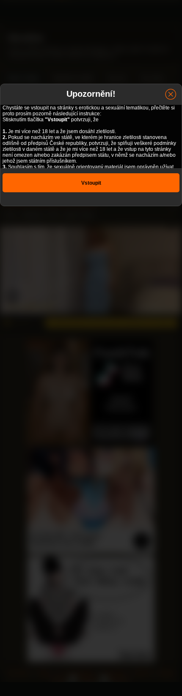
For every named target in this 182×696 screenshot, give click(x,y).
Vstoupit (91, 183)
